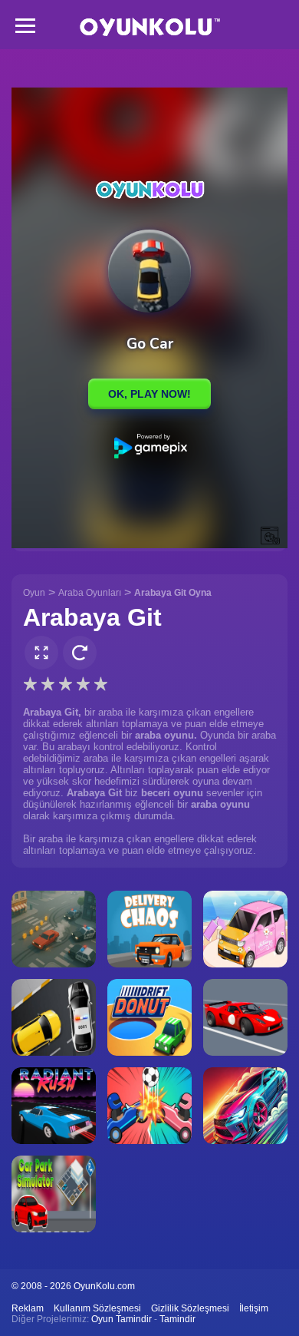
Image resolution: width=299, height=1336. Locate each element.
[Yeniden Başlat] (80, 653)
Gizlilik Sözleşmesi (190, 1308)
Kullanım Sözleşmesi (97, 1308)
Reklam (28, 1308)
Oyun (34, 592)
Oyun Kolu (150, 27)
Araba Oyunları (89, 592)
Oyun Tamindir (121, 1319)
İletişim (253, 1308)
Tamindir (177, 1319)
